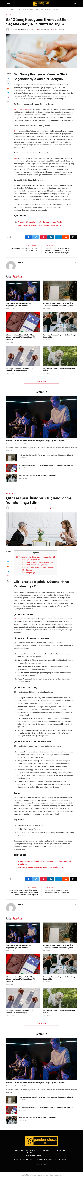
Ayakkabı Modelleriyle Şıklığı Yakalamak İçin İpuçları (40, 867)
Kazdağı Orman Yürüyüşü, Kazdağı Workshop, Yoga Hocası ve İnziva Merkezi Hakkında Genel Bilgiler (58, 250)
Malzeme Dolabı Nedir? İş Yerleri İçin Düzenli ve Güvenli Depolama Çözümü (58, 304)
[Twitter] (8, 83)
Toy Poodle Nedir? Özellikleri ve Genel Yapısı (59, 370)
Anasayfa (19, 1150)
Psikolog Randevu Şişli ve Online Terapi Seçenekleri (59, 336)
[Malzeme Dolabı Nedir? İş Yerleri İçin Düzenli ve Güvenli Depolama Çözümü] (60, 291)
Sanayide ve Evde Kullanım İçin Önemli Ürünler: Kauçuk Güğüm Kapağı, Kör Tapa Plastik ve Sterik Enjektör (23, 892)
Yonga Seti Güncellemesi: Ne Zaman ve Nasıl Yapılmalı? (41, 222)
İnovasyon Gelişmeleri (23, 1159)
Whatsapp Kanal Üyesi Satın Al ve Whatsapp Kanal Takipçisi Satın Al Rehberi (20, 337)
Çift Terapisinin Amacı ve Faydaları (37, 562)
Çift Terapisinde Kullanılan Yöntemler (38, 567)
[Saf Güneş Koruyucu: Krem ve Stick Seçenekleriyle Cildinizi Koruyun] (41, 51)
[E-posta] (8, 102)
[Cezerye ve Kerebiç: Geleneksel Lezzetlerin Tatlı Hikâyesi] (23, 356)
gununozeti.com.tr (40, 1175)
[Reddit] (8, 88)
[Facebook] (8, 78)
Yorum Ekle (41, 381)
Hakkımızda (30, 1150)
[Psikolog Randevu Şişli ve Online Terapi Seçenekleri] (60, 322)
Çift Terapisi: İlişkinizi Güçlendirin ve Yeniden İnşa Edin (35, 557)
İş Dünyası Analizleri (44, 1159)
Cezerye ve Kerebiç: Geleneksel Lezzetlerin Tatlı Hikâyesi (19, 370)
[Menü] (8, 3)
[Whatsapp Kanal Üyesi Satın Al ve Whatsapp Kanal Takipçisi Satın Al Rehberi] (23, 322)
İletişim (29, 1152)
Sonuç (27, 570)
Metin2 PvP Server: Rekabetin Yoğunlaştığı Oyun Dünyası (18, 304)
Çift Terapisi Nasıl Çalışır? (34, 565)
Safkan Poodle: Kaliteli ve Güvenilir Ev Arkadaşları (39, 225)
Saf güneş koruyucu (22, 109)
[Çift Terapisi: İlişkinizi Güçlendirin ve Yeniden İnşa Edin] (41, 529)
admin (20, 29)
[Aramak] (75, 3)
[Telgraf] (8, 93)
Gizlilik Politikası (33, 1155)
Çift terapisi (18, 619)
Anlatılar (10, 15)
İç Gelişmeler (59, 1150)
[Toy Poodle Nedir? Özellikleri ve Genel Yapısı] (60, 356)
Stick (16, 158)
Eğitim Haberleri (62, 1159)
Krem (16, 131)
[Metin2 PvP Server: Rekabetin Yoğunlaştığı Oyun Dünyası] (23, 291)
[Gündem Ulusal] (41, 3)
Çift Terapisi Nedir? (31, 560)
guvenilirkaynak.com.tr (53, 1175)
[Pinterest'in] (8, 97)
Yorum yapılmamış (43, 29)
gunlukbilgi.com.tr (28, 1175)
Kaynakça (28, 573)
